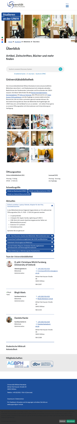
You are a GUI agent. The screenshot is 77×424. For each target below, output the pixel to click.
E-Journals (30, 74)
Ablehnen (62, 421)
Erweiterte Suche (19, 74)
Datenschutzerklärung (7, 417)
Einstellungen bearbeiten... (9, 421)
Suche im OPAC (41, 74)
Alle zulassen (70, 421)
